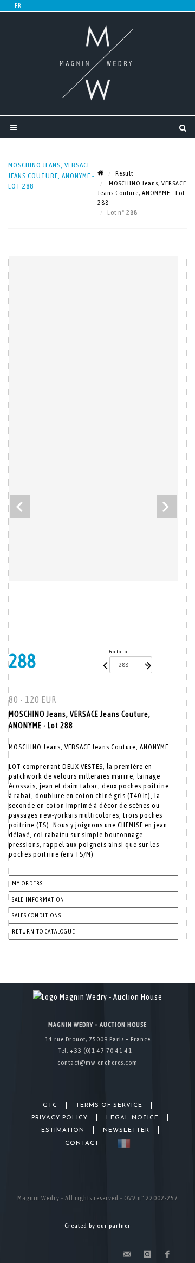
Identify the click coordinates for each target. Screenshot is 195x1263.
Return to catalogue (43, 931)
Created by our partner (97, 1225)
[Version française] (122, 1143)
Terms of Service (109, 1106)
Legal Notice (132, 1118)
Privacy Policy (59, 1118)
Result (124, 173)
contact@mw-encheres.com (97, 1062)
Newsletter (126, 1131)
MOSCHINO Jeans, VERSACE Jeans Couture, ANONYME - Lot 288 (142, 192)
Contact (82, 1144)
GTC (50, 1106)
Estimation (62, 1131)
